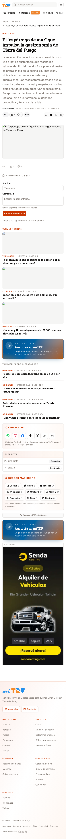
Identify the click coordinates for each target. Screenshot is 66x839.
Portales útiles (42, 774)
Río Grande (7, 802)
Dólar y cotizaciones (45, 740)
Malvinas (6, 769)
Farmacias (7, 740)
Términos (54, 826)
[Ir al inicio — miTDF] (6, 4)
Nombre (6, 183)
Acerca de (6, 826)
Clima (38, 724)
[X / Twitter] (56, 114)
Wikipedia (15, 491)
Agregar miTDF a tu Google (35, 515)
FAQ (35, 826)
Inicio (5, 21)
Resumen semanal (11, 763)
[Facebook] (51, 114)
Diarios (5, 750)
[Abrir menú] (61, 4)
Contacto (31, 709)
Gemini (52, 491)
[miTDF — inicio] (13, 691)
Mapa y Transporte (44, 729)
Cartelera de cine (43, 763)
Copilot (49, 498)
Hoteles (39, 779)
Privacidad (43, 826)
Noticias (16, 21)
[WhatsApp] (46, 114)
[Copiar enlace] (60, 114)
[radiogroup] (16, 114)
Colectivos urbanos (45, 735)
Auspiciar (13, 709)
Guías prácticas (10, 774)
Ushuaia (6, 797)
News (30, 485)
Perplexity (15, 498)
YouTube (47, 485)
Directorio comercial (45, 769)
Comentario (8, 194)
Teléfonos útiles (43, 745)
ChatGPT (34, 491)
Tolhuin (6, 808)
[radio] (13, 114)
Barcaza (6, 729)
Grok (32, 498)
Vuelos (5, 735)
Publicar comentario (14, 213)
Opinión (6, 745)
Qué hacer (40, 784)
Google (13, 485)
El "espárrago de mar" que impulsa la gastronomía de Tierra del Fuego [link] (31, 25)
